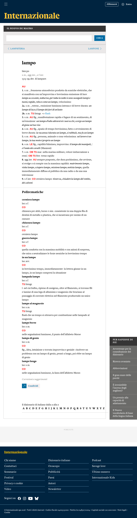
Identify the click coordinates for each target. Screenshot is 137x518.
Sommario (10, 472)
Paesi (51, 477)
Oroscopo (54, 466)
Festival (9, 477)
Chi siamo (10, 460)
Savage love (99, 466)
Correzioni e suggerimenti (34, 379)
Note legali (121, 510)
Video (7, 489)
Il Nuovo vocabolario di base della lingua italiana (123, 413)
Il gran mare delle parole (122, 376)
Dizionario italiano (59, 460)
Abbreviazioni (120, 368)
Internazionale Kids (103, 477)
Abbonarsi (112, 4)
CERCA (99, 38)
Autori (52, 483)
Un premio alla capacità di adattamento (120, 400)
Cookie (7, 512)
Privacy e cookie (13, 483)
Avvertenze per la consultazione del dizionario (122, 352)
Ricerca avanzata (121, 361)
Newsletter (54, 489)
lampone (93, 49)
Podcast (96, 460)
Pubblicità (54, 472)
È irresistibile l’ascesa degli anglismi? (120, 388)
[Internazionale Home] (16, 452)
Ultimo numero (101, 472)
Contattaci (10, 466)
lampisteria (17, 49)
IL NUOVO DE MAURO (20, 29)
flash (47, 113)
